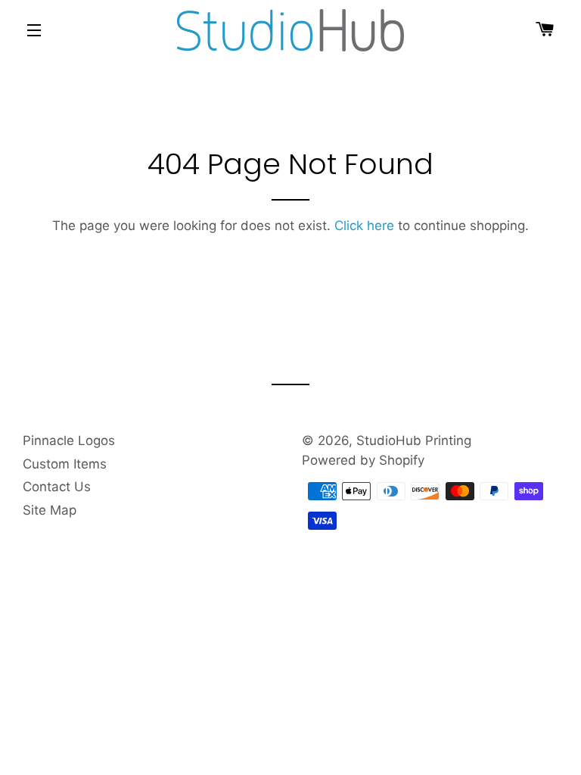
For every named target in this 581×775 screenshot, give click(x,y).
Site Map (49, 510)
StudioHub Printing (413, 440)
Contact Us (57, 486)
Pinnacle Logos (69, 440)
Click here (364, 225)
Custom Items (65, 464)
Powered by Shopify (363, 460)
